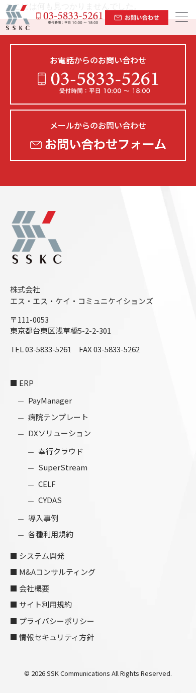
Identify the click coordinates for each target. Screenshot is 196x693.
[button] (181, 18)
